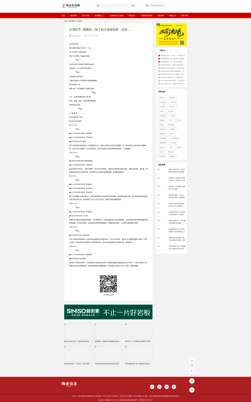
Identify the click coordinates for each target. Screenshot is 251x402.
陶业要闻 (73, 15)
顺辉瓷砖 (172, 156)
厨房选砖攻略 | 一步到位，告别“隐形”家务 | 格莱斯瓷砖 (78, 363)
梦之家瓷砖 (162, 102)
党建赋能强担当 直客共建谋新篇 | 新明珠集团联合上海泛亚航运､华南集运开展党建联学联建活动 (177, 230)
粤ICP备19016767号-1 (146, 400)
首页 (63, 15)
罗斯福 (161, 125)
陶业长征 (162, 147)
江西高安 (173, 143)
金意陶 (179, 147)
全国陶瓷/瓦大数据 (117, 15)
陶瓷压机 (171, 152)
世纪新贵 (162, 129)
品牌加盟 (160, 15)
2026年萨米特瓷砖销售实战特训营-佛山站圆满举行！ (108, 363)
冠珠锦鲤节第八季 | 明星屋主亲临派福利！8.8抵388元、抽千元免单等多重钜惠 (138, 363)
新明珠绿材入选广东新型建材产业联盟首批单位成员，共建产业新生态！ (177, 247)
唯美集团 (162, 156)
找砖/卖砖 (85, 15)
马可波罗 (171, 111)
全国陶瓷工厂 (100, 15)
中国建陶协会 (175, 138)
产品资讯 (79, 21)
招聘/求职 (184, 15)
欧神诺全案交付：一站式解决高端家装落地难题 (177, 222)
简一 (171, 120)
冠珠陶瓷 (172, 98)
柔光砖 (161, 152)
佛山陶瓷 (162, 107)
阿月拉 (179, 120)
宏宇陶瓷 (173, 102)
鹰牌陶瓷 (162, 134)
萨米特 (172, 134)
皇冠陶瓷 (172, 129)
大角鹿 (161, 111)
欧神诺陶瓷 (162, 138)
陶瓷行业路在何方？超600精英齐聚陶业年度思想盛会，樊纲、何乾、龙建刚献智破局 (78, 341)
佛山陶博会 (162, 143)
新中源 (173, 116)
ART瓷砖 (172, 107)
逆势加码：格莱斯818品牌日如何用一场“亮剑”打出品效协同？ (108, 341)
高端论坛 (132, 15)
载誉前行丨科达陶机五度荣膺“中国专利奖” (138, 341)
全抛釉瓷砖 (162, 116)
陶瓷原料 (171, 125)
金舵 (171, 147)
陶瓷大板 (162, 98)
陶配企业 (172, 15)
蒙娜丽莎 (162, 120)
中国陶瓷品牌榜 (146, 15)
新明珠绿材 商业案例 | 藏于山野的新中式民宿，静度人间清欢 (177, 239)
